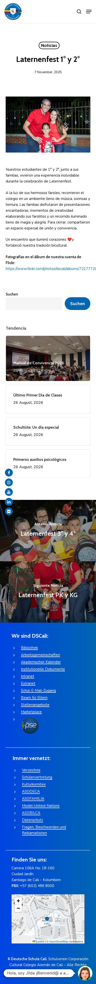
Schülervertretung (37, 777)
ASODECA (31, 791)
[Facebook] (9, 473)
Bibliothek (29, 647)
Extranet (28, 683)
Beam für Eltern (34, 697)
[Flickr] (9, 511)
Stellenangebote (35, 704)
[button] (89, 11)
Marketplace (31, 711)
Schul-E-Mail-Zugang (38, 690)
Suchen (12, 294)
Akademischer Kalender (41, 662)
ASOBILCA (31, 812)
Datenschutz (32, 819)
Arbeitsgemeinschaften (40, 654)
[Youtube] (9, 492)
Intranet (27, 676)
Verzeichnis (31, 770)
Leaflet (39, 941)
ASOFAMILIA (33, 798)
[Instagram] (9, 482)
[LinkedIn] (9, 502)
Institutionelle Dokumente (43, 669)
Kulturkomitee (34, 784)
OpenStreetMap (58, 941)
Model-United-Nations (41, 805)
